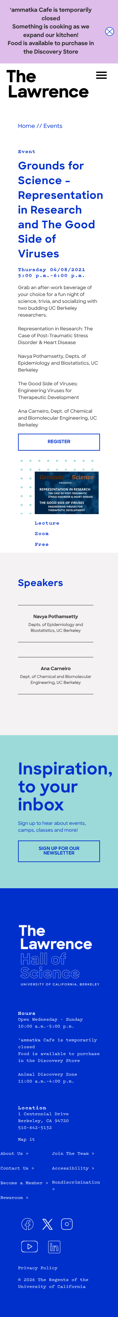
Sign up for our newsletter (59, 851)
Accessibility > (73, 1169)
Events (53, 127)
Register (59, 442)
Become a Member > (24, 1184)
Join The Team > (73, 1154)
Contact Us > (17, 1169)
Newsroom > (14, 1198)
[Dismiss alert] (110, 31)
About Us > (14, 1154)
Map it (26, 1140)
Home (26, 127)
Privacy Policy (37, 1269)
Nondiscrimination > (76, 1186)
